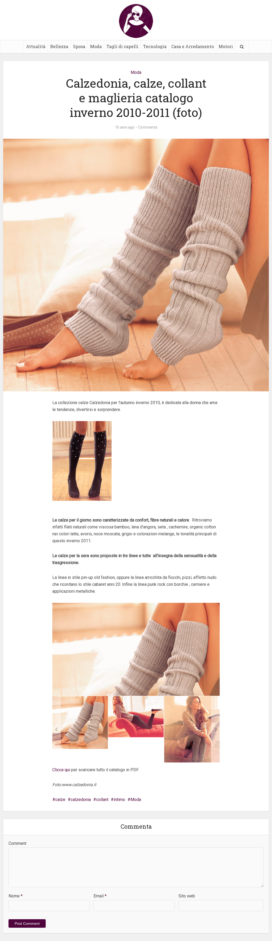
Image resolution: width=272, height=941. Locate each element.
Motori (226, 46)
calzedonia (81, 799)
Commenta (147, 127)
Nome (15, 895)
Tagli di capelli (122, 46)
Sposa (79, 46)
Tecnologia (155, 46)
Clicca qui (61, 769)
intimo (119, 799)
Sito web (186, 895)
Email (100, 895)
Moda (96, 46)
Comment (17, 843)
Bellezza (59, 46)
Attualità (35, 46)
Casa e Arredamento (192, 46)
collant (102, 799)
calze (60, 799)
